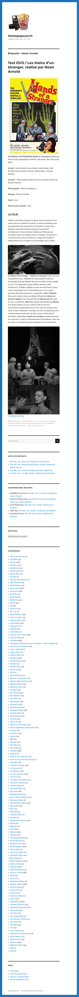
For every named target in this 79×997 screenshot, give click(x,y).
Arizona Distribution (18, 580)
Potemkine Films (17, 838)
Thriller (13, 925)
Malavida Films (16, 794)
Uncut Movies (15, 931)
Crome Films (15, 652)
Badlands (13, 597)
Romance (14, 867)
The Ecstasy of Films (18, 919)
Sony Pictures (15, 887)
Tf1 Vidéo (13, 913)
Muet (12, 809)
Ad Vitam (13, 565)
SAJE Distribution (17, 870)
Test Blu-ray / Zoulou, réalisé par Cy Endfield (37, 511)
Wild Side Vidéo (16, 945)
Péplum (13, 826)
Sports (12, 899)
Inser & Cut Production (19, 757)
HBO (12, 739)
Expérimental (15, 707)
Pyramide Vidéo (16, 855)
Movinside (14, 806)
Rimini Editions (16, 861)
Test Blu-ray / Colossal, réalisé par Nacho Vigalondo (31, 470)
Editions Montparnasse (19, 681)
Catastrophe (15, 623)
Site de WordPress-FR (19, 980)
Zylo (11, 951)
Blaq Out (13, 609)
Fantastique (52, 421)
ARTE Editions (16, 585)
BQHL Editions (16, 614)
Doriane (13, 664)
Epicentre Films (16, 687)
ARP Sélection (15, 582)
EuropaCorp (15, 704)
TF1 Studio (14, 910)
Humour (13, 754)
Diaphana (14, 658)
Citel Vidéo (14, 632)
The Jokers (14, 922)
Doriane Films (15, 667)
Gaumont (14, 733)
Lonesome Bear (16, 788)
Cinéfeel (13, 629)
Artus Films (38, 421)
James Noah (26, 423)
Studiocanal (15, 902)
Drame (45, 421)
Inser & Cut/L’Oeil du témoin (21, 759)
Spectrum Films (16, 896)
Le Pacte (13, 777)
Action (12, 562)
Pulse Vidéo (14, 849)
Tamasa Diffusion (17, 904)
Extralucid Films (16, 710)
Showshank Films (17, 881)
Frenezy (13, 730)
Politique (13, 835)
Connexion (14, 971)
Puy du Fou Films (17, 852)
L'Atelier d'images (17, 765)
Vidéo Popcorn (16, 936)
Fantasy (13, 719)
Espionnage (15, 701)
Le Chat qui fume (17, 774)
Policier (13, 832)
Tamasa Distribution (18, 907)
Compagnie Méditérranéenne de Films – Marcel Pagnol (32, 643)
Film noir (13, 722)
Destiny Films (15, 655)
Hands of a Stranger (14, 423)
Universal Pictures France (20, 933)
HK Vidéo (14, 745)
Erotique (13, 690)
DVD (12, 672)
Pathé (12, 823)
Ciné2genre (14, 626)
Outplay (13, 817)
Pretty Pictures (16, 841)
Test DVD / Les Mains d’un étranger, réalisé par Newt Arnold (31, 67)
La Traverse (14, 768)
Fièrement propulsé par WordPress (32, 991)
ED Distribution (16, 675)
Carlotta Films (15, 620)
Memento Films (16, 800)
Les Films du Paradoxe (19, 780)
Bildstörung (15, 600)
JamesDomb (15, 421)
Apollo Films (15, 574)
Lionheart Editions (17, 783)
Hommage (14, 748)
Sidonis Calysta (16, 884)
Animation (14, 568)
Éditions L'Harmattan (19, 678)
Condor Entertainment (19, 646)
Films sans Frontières (19, 725)
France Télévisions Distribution (23, 728)
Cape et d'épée (16, 617)
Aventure (13, 591)
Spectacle (14, 893)
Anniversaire (15, 571)
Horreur (13, 751)
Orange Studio (16, 815)
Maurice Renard (36, 423)
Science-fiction (16, 873)
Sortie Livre (14, 890)
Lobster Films (15, 786)
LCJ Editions (15, 771)
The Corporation (16, 916)
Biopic (12, 603)
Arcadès (13, 577)
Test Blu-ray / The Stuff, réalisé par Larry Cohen (29, 462)
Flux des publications (18, 974)
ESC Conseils (15, 693)
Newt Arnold (46, 423)
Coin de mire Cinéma (18, 635)
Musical (13, 812)
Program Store (16, 844)
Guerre (13, 736)
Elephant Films (16, 684)
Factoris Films (15, 713)
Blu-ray (13, 611)
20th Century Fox (17, 556)
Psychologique (16, 846)
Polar (12, 829)
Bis (11, 606)
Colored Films (15, 638)
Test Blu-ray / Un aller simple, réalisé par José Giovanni (32, 473)
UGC (11, 928)
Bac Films (14, 594)
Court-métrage (16, 649)
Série (12, 875)
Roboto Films (15, 864)
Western (13, 942)
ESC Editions (15, 696)
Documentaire (16, 661)
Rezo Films (14, 858)
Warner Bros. (15, 939)
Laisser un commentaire (35, 425)
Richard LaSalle (20, 425)
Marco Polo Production (19, 797)
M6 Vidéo (14, 791)
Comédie (13, 640)
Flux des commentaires (19, 977)
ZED (11, 948)
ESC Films (14, 699)
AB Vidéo (13, 559)
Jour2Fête (14, 762)
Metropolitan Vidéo (18, 803)
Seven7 (13, 878)
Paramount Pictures (18, 820)
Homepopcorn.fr (20, 36)
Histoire (13, 742)
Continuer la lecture (16, 416)
